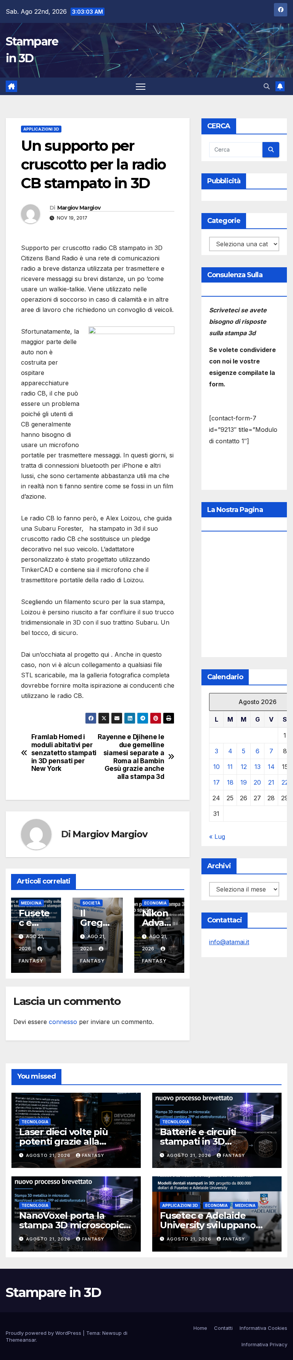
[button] (267, 86)
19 (243, 782)
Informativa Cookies (263, 1328)
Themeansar (21, 1340)
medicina (31, 903)
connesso (63, 1022)
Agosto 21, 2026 (49, 1155)
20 (257, 782)
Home (200, 1328)
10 (216, 766)
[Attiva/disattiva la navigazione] (140, 86)
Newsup (112, 1333)
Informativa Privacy (264, 1344)
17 (216, 782)
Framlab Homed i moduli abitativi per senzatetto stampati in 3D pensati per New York (64, 752)
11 (230, 766)
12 (244, 766)
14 (271, 766)
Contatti (223, 1328)
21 (271, 782)
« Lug (217, 836)
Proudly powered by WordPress (44, 1333)
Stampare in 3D (53, 1292)
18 (230, 782)
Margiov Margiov (79, 207)
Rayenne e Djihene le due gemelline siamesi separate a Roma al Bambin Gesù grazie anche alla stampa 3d (131, 756)
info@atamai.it (229, 942)
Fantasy (93, 1155)
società (91, 903)
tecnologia (34, 1121)
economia (155, 903)
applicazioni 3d (41, 129)
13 (257, 766)
